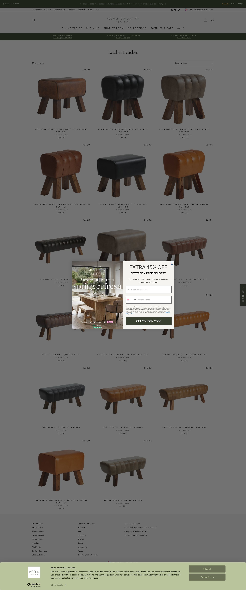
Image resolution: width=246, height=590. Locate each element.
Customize (206, 577)
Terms (132, 314)
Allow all (207, 569)
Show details (57, 585)
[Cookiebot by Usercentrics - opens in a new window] (34, 585)
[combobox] (131, 299)
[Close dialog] (172, 264)
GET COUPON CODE (148, 321)
